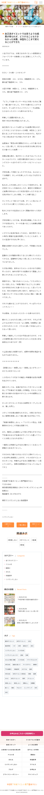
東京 (23, 678)
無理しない (17, 683)
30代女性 (7, 664)
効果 (27, 655)
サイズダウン (27, 664)
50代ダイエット (15, 678)
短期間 (33, 683)
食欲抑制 (7, 646)
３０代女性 (21, 650)
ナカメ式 (9, 564)
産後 (22, 655)
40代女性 (7, 674)
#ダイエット (24, 540)
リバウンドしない (7, 517)
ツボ (14, 646)
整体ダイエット (9, 641)
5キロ (6, 678)
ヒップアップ (28, 688)
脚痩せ (8, 568)
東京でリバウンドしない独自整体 (15, 500)
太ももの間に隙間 (10, 660)
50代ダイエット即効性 (19, 674)
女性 (29, 641)
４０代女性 (21, 660)
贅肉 (13, 688)
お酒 (19, 646)
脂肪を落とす (17, 664)
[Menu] (40, 2)
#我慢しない (12, 540)
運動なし (25, 683)
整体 (30, 669)
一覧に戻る (22, 525)
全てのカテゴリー (12, 560)
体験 (29, 674)
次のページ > (36, 525)
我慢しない (8, 683)
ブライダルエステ (32, 660)
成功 (32, 646)
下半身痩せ (8, 669)
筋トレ (7, 688)
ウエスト (19, 688)
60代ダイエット (21, 641)
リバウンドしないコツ (11, 655)
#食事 (34, 540)
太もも (8, 572)
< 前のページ (8, 525)
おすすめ (24, 669)
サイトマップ (33, 774)
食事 (34, 674)
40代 (36, 688)
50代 (6, 692)
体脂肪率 (9, 575)
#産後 (22, 545)
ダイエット (31, 678)
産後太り (25, 646)
